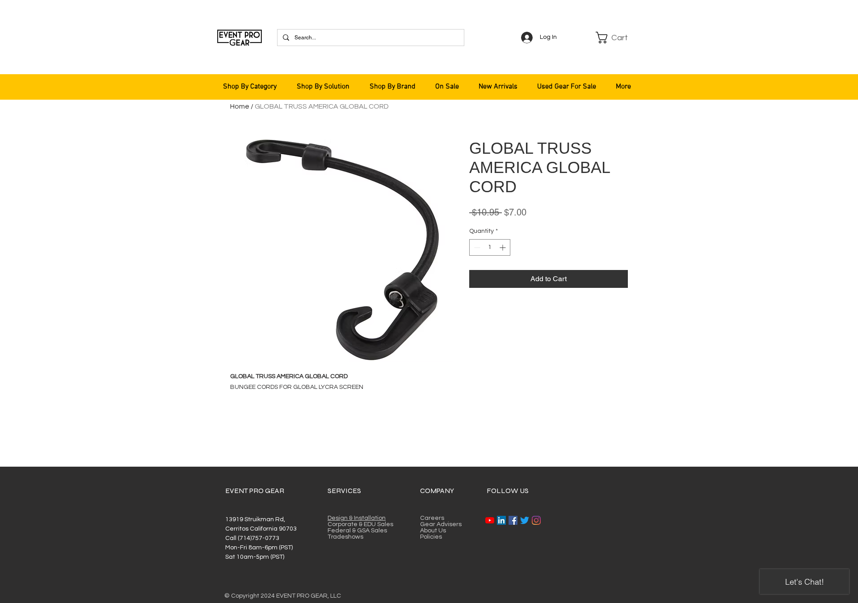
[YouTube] (489, 520)
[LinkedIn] (501, 520)
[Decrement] (476, 247)
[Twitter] (524, 520)
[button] (617, 37)
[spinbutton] (490, 247)
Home (239, 106)
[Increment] (503, 247)
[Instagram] (536, 520)
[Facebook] (513, 520)
